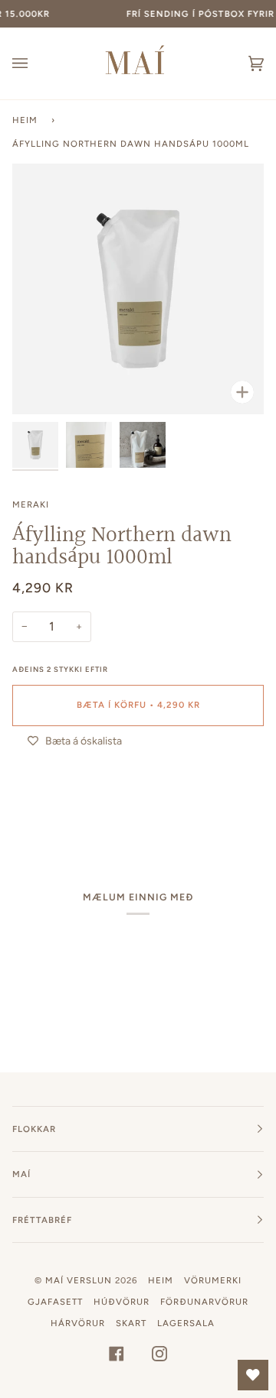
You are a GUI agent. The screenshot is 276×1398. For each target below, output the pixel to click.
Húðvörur (122, 1301)
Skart (131, 1323)
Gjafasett (55, 1301)
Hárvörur (78, 1323)
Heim (25, 120)
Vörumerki (213, 1280)
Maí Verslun (80, 1280)
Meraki (30, 504)
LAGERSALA (186, 1323)
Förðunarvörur (204, 1301)
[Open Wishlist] (253, 1375)
